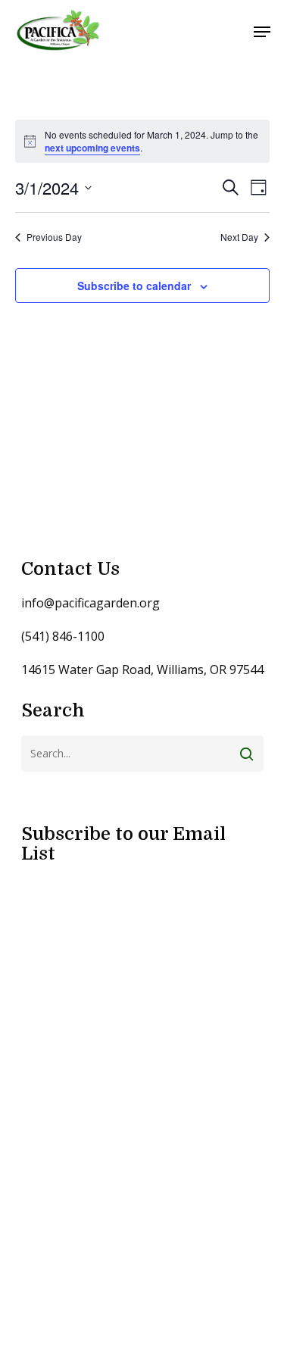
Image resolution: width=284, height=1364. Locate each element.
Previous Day (54, 237)
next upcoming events (92, 148)
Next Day (239, 237)
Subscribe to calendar (134, 285)
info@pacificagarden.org (90, 603)
